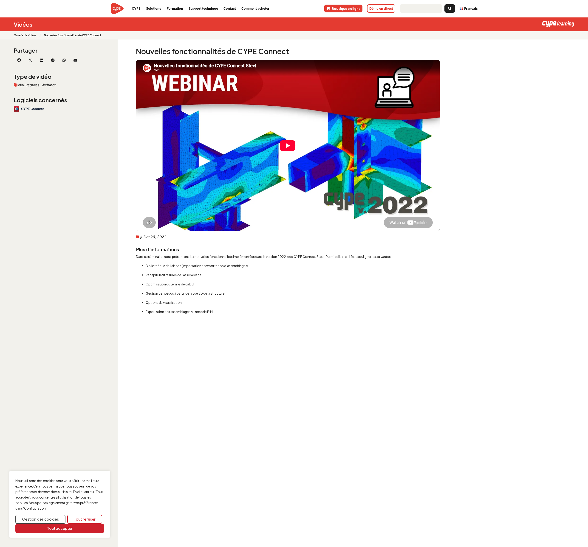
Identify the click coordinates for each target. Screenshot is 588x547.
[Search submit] (449, 8)
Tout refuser (85, 519)
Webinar (48, 85)
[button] (19, 60)
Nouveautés (29, 85)
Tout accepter (60, 528)
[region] (59, 504)
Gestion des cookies (40, 519)
